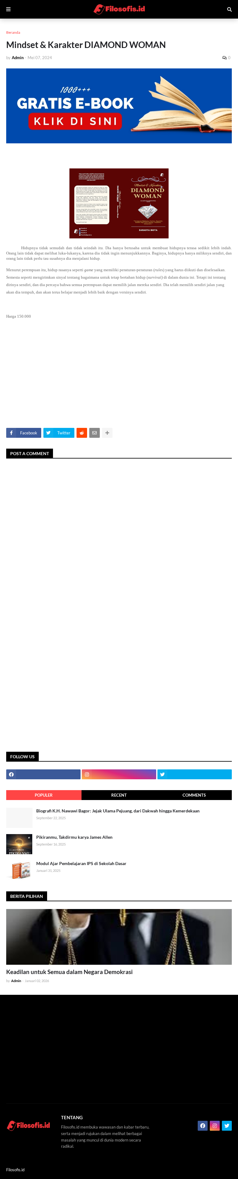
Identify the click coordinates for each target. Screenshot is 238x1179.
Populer (44, 795)
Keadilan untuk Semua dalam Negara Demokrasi (69, 971)
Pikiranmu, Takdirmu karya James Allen (74, 837)
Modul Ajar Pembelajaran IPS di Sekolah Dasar (81, 863)
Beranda (13, 32)
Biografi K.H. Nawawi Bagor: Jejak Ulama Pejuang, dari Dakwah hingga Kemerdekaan (118, 810)
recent (119, 795)
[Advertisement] (119, 375)
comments (194, 795)
